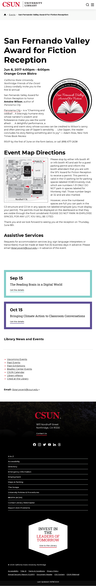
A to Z (11, 456)
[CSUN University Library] (32, 6)
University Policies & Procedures (23, 492)
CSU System (59, 574)
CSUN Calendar (15, 372)
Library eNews (15, 375)
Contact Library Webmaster (21, 503)
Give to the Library (48, 545)
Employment (14, 477)
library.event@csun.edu (24, 248)
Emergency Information (19, 472)
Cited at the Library (17, 378)
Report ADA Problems (19, 508)
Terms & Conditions (36, 571)
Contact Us (41, 433)
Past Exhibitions (16, 365)
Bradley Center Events (19, 369)
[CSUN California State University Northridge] (12, 6)
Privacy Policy (52, 571)
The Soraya (13, 487)
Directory (12, 466)
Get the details (17, 290)
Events (12, 14)
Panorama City (12, 110)
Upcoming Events (17, 359)
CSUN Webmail (73, 574)
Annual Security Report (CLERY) (21, 574)
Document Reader (44, 574)
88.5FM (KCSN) (15, 497)
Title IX (23, 571)
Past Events (13, 362)
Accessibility (14, 461)
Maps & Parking (15, 482)
